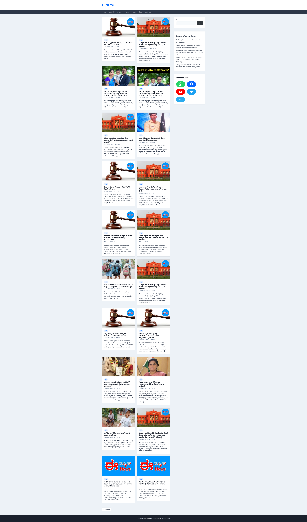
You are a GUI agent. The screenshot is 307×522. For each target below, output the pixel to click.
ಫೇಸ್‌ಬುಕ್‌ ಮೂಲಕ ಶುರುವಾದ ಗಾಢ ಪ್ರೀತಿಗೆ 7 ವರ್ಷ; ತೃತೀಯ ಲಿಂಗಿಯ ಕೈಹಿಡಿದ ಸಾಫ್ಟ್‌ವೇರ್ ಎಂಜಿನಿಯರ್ (117, 384)
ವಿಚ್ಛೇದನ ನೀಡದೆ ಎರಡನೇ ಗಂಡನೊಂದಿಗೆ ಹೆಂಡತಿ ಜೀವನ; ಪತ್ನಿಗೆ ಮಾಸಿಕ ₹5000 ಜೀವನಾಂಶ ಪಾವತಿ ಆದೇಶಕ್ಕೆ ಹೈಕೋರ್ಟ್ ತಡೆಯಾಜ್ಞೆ (153, 435)
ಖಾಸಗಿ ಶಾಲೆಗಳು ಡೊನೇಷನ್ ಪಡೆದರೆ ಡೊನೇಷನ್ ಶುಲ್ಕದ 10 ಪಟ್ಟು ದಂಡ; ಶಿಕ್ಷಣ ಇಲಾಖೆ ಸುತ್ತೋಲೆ (118, 285)
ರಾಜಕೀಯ (111, 12)
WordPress (147, 518)
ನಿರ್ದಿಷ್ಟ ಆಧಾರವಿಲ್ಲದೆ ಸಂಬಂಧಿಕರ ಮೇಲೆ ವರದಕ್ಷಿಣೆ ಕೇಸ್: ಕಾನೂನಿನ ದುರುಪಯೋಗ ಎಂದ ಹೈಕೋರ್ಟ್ (118, 140)
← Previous (106, 509)
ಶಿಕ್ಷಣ (140, 12)
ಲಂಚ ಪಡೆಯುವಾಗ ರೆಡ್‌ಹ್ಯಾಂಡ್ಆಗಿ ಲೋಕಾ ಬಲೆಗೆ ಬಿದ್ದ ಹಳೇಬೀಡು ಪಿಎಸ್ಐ (152, 139)
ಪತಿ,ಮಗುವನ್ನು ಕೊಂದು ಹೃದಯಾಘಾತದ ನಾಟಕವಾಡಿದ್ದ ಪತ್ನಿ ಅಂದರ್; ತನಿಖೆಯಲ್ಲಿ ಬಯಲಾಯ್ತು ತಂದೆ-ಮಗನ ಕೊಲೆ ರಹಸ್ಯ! (151, 93)
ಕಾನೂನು (119, 12)
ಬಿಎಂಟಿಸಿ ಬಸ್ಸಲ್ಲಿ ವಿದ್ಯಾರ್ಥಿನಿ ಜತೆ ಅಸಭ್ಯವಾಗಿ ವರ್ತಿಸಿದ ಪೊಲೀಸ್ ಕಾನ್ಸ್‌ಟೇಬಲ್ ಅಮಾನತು (152, 483)
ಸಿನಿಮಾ (134, 12)
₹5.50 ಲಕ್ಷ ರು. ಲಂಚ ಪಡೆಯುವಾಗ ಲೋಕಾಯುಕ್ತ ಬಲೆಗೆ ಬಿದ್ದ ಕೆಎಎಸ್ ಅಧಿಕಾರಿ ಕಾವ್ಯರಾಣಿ (151, 384)
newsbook (158, 518)
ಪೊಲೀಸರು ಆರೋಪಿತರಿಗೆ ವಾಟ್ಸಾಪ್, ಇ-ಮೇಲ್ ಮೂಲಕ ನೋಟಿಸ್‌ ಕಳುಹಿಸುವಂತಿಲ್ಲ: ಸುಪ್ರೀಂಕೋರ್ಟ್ (118, 238)
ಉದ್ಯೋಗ (127, 12)
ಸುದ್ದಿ (105, 12)
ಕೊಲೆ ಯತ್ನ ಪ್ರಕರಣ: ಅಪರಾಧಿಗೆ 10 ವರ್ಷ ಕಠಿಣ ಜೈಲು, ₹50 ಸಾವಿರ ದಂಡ (118, 43)
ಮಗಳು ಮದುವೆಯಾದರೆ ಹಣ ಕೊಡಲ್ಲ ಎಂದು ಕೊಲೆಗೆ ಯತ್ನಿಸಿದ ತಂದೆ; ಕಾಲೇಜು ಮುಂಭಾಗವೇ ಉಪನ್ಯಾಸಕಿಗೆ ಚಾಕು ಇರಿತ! (118, 484)
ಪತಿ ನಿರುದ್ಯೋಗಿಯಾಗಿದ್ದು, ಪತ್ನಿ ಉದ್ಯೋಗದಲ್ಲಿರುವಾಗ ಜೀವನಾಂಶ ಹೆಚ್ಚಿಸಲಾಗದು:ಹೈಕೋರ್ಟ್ (149, 335)
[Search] (200, 23)
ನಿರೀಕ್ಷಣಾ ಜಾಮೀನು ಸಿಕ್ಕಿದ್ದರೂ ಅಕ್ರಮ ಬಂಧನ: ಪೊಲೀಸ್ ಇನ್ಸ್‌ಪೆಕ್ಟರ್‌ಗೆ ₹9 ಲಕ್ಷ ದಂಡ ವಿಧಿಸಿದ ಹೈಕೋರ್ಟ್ (152, 44)
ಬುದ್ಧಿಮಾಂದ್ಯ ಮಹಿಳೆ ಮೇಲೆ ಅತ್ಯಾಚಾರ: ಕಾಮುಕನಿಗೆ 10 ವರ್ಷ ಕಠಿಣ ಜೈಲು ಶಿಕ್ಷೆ (115, 334)
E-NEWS (108, 5)
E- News (118, 46)
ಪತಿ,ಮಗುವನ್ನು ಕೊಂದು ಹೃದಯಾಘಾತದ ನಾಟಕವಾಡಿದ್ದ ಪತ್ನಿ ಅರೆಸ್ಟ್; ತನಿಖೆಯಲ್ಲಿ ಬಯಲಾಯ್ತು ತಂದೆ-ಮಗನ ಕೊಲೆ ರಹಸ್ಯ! (116, 93)
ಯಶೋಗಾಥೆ (148, 12)
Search (178, 20)
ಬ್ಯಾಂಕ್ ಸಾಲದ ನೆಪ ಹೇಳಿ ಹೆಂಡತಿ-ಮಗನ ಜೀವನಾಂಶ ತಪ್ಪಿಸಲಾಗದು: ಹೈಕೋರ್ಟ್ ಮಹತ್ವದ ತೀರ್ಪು (153, 189)
